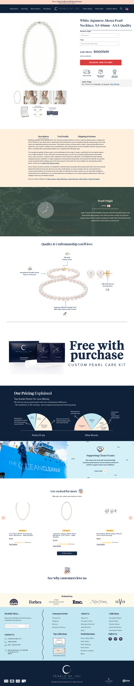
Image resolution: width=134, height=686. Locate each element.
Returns (55, 624)
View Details (114, 84)
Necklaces (14, 9)
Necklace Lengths (87, 651)
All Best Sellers (67, 553)
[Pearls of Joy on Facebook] (110, 639)
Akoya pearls (51, 179)
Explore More (111, 9)
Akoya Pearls (113, 621)
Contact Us (56, 618)
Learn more (98, 471)
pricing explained (85, 56)
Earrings (24, 9)
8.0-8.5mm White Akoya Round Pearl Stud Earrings (110, 511)
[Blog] (120, 639)
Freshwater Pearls (115, 630)
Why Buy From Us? (87, 624)
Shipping (55, 621)
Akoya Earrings (74, 179)
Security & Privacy (58, 627)
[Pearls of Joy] (67, 8)
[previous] (3, 518)
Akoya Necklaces (62, 179)
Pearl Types (85, 641)
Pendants (47, 9)
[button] (22, 543)
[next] (131, 518)
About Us (84, 618)
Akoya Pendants (94, 179)
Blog (82, 630)
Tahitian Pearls (114, 624)
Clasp (82, 40)
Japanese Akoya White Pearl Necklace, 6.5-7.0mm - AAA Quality (66, 511)
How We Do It (86, 627)
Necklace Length (85, 31)
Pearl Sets (99, 9)
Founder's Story (86, 621)
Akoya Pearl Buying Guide (50, 163)
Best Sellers (35, 9)
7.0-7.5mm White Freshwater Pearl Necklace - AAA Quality (22, 511)
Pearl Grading (86, 644)
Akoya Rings (83, 179)
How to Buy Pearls (87, 638)
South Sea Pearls (115, 627)
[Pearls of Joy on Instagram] (115, 639)
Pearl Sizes (85, 648)
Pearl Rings (87, 9)
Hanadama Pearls (115, 618)
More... (83, 654)
